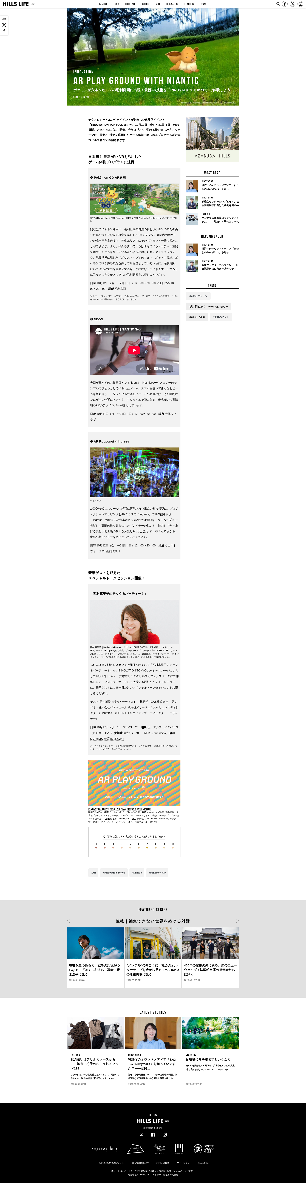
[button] (68, 921)
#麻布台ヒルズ (197, 317)
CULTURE (146, 3)
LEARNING (189, 3)
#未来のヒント (221, 317)
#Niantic (137, 872)
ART (158, 3)
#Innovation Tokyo (114, 872)
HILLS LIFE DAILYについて (111, 1163)
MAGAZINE (202, 1163)
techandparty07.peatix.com (107, 738)
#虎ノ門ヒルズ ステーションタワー (208, 306)
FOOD (116, 3)
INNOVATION (172, 3)
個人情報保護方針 (140, 1163)
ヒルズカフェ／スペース (132, 815)
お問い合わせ (162, 1163)
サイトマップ (183, 1163)
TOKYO (203, 3)
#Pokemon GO (157, 872)
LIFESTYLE (130, 3)
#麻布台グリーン (198, 296)
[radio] (96, 846)
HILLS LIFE (19, 4)
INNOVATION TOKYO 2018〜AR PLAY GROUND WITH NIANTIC (119, 809)
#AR (93, 872)
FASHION (103, 3)
